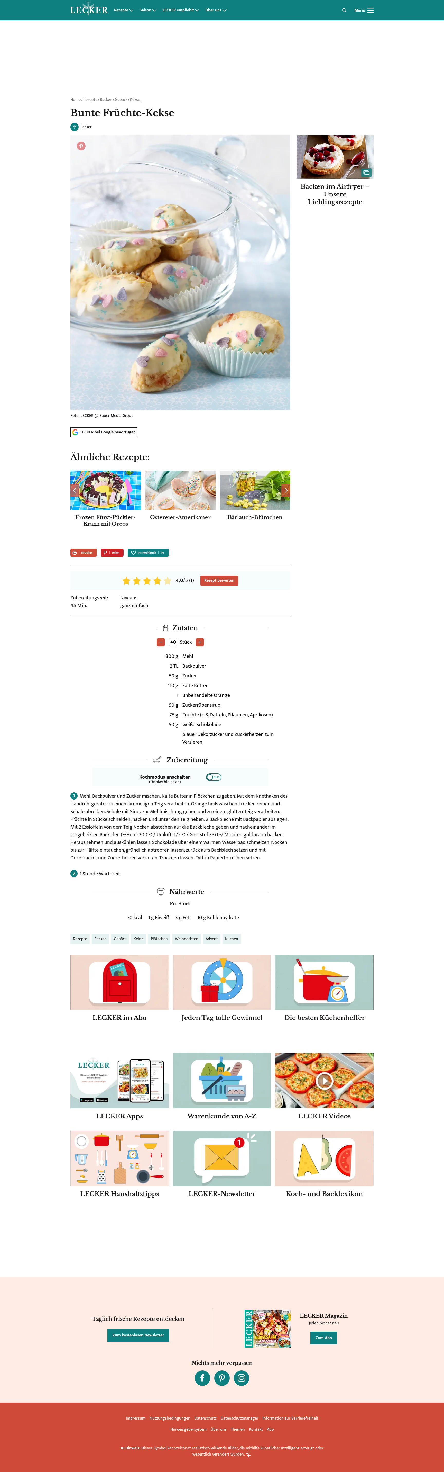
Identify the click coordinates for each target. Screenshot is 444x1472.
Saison (145, 10)
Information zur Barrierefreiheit (290, 1418)
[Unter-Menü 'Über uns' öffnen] (225, 10)
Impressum (135, 1418)
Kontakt (256, 1429)
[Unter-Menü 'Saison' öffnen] (154, 10)
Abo (270, 1429)
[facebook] (202, 1378)
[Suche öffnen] (344, 10)
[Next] (285, 490)
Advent (212, 939)
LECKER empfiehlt (178, 10)
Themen (238, 1429)
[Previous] (74, 490)
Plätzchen (159, 939)
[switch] (213, 777)
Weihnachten (186, 939)
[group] (180, 506)
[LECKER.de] (89, 10)
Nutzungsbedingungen (170, 1418)
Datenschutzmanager (239, 1418)
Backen (106, 99)
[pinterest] (222, 1378)
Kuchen (231, 939)
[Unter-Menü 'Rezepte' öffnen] (131, 10)
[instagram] (241, 1378)
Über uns (213, 10)
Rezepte (121, 10)
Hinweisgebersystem (188, 1429)
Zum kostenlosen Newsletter (138, 1335)
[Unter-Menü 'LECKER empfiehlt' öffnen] (197, 10)
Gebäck (121, 99)
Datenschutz (206, 1418)
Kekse (135, 99)
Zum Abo (324, 1337)
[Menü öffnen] (370, 10)
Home (75, 99)
